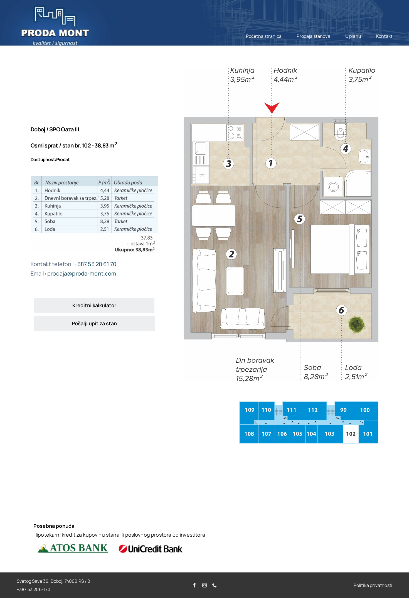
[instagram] (204, 585)
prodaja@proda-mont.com (81, 273)
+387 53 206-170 (33, 589)
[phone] (214, 585)
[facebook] (194, 585)
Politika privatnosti (373, 585)
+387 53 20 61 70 (95, 264)
